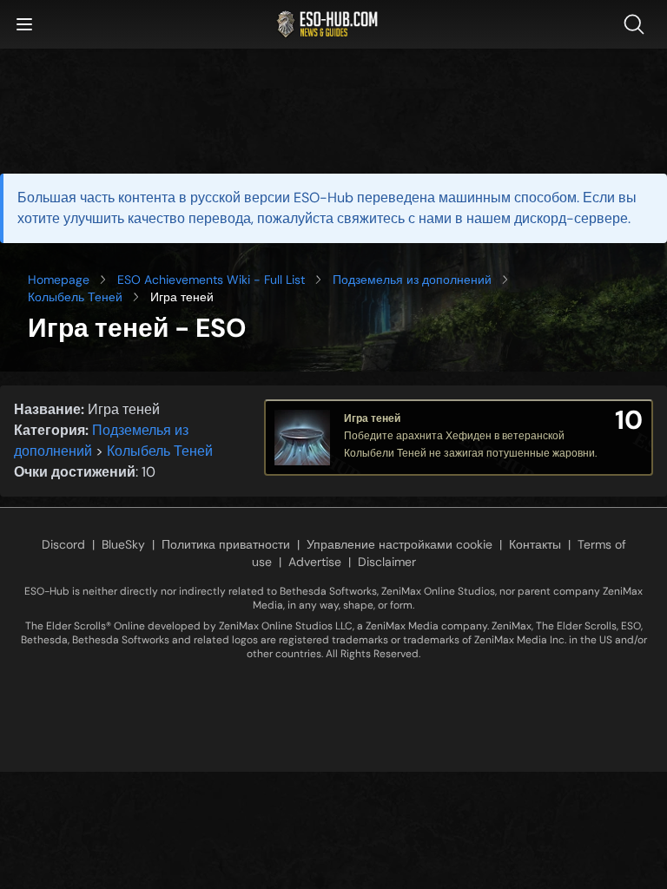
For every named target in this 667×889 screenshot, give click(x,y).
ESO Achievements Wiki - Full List (211, 279)
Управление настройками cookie (399, 544)
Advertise (314, 562)
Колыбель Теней (75, 297)
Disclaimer (387, 562)
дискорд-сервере (571, 218)
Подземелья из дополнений (412, 279)
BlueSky (123, 544)
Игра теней (372, 418)
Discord (63, 544)
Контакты (535, 544)
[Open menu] (24, 24)
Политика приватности (226, 544)
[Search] (637, 24)
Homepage (58, 279)
